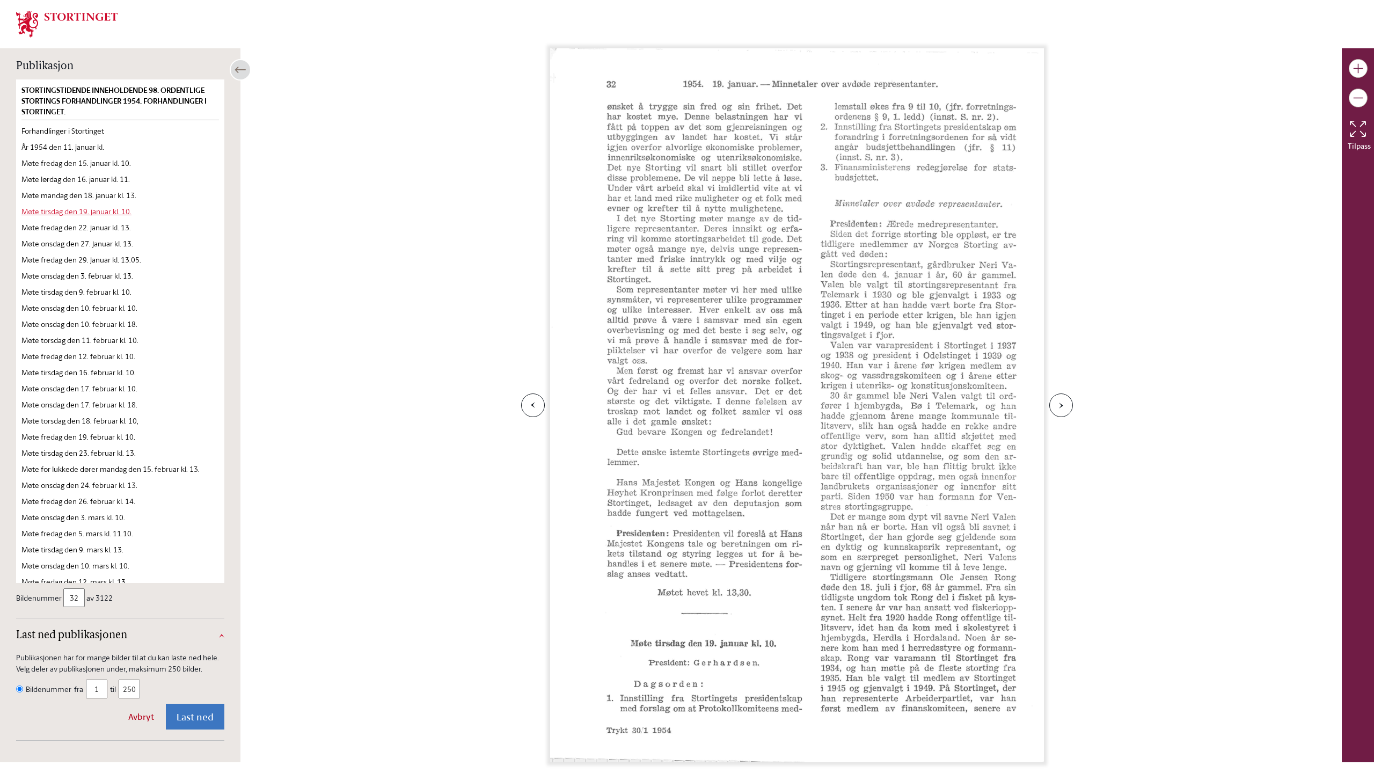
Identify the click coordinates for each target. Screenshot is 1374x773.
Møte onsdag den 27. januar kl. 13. (77, 243)
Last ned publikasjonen (71, 635)
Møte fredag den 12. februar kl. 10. (78, 356)
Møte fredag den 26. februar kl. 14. (78, 501)
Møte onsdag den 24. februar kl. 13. (79, 485)
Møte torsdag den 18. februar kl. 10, (79, 420)
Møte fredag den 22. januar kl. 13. (76, 227)
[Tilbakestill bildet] (1358, 129)
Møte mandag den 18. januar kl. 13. (78, 195)
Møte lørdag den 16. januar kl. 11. (75, 179)
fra (78, 689)
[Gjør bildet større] (1358, 68)
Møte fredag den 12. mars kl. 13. (74, 582)
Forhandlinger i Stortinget (62, 131)
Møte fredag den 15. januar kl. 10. (76, 163)
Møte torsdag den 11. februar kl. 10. (79, 340)
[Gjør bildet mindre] (1358, 98)
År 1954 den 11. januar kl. (62, 147)
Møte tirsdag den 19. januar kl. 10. (76, 211)
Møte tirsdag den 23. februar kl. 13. (78, 453)
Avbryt (141, 716)
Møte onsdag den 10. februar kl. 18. (79, 324)
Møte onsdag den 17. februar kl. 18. (79, 404)
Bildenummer (39, 598)
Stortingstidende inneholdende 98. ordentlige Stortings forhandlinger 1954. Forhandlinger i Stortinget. (114, 101)
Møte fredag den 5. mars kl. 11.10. (77, 533)
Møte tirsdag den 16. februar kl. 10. (78, 372)
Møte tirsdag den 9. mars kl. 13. (72, 549)
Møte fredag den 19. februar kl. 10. (78, 437)
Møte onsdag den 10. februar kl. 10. (79, 308)
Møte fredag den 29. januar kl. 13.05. (81, 259)
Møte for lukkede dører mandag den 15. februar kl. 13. (110, 469)
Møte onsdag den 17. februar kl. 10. (79, 388)
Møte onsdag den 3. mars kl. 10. (73, 517)
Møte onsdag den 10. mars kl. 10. (75, 565)
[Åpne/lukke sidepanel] (240, 70)
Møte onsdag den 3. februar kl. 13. (77, 276)
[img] (67, 23)
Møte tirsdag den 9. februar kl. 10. (76, 292)
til (113, 689)
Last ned (195, 716)
